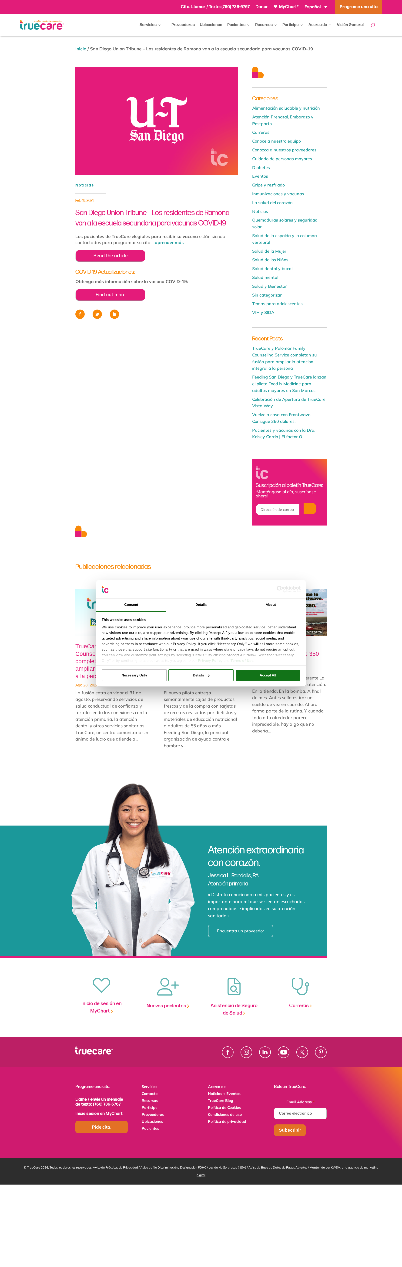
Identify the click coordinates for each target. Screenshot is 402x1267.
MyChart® (288, 7)
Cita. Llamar (193, 7)
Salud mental (265, 277)
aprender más (169, 242)
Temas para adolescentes (277, 303)
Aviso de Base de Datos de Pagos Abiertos (277, 1167)
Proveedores (183, 25)
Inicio (80, 49)
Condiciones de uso (225, 1115)
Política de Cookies (224, 1108)
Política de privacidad (227, 1122)
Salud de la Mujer (269, 251)
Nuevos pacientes (167, 1006)
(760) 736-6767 (235, 7)
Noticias (84, 185)
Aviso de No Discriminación (159, 1167)
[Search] (372, 25)
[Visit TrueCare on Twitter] (302, 1052)
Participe (290, 25)
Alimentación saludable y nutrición (286, 108)
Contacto (149, 1094)
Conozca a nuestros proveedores (284, 150)
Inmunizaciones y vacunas (278, 193)
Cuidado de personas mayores (282, 158)
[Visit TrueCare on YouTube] (283, 1052)
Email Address (300, 1102)
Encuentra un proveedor (240, 931)
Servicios (148, 25)
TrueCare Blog (220, 1101)
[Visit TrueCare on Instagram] (246, 1052)
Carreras (260, 132)
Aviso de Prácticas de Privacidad (115, 1167)
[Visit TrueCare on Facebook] (228, 1052)
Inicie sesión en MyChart (99, 1113)
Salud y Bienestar (269, 286)
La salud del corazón (272, 202)
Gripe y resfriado (268, 185)
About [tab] (271, 605)
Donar (261, 7)
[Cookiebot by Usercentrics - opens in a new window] (280, 589)
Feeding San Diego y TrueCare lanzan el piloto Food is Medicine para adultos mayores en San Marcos (289, 383)
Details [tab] (201, 605)
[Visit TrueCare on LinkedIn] (265, 1052)
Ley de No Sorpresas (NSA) (227, 1167)
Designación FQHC (193, 1167)
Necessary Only (134, 675)
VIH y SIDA (263, 312)
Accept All (268, 675)
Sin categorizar (267, 295)
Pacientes (236, 25)
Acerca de (317, 25)
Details (198, 675)
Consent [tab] (131, 605)
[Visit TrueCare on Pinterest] (321, 1052)
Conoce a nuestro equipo (276, 141)
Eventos (260, 176)
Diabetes (261, 167)
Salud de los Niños (270, 259)
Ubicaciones (211, 25)
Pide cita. (101, 1127)
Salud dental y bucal (272, 268)
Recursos (264, 25)
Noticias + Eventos (224, 1094)
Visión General (350, 25)
